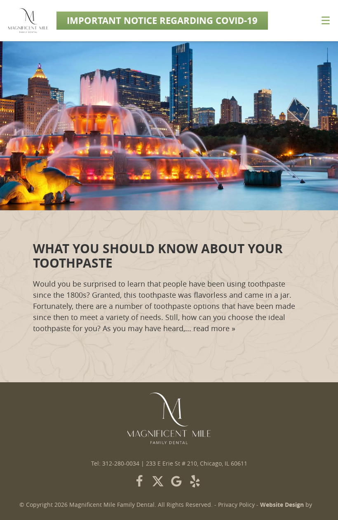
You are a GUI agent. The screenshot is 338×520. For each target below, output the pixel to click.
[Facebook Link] (139, 481)
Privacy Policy (236, 504)
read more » (214, 328)
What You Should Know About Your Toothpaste (158, 255)
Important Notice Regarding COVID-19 (162, 20)
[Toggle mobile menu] (325, 20)
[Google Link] (176, 481)
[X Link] (158, 481)
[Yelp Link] (195, 481)
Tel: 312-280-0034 (115, 463)
